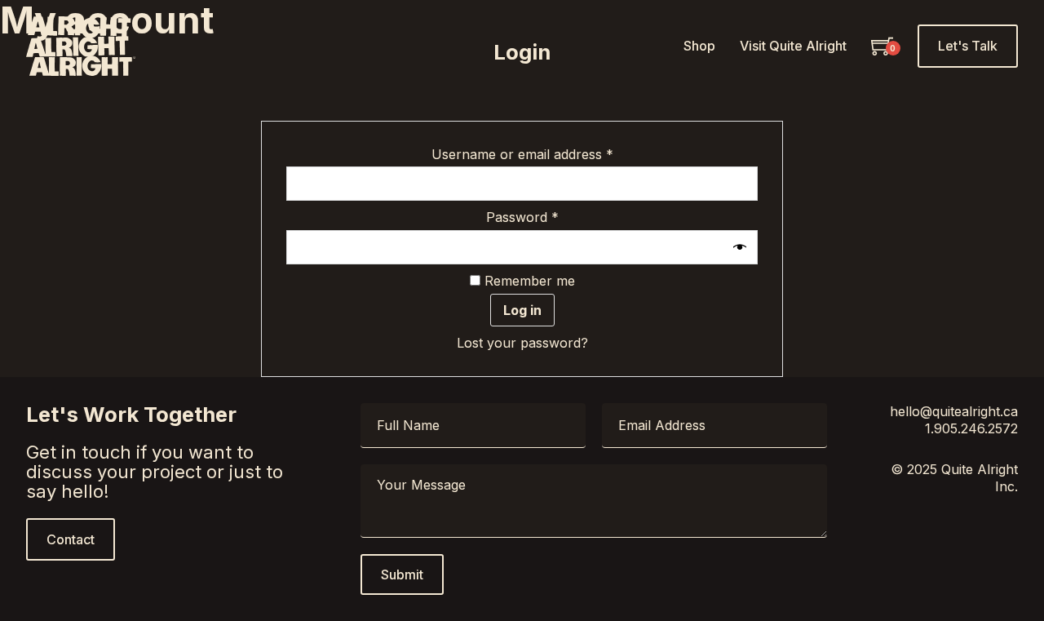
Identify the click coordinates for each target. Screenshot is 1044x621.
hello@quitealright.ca (954, 411)
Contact (70, 539)
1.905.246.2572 (971, 428)
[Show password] (741, 247)
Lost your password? (522, 343)
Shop (699, 46)
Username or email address (549, 154)
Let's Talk (968, 46)
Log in (522, 310)
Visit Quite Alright (793, 46)
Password (549, 217)
